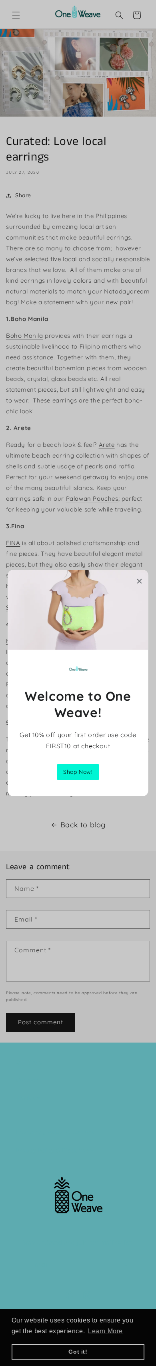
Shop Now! (77, 771)
